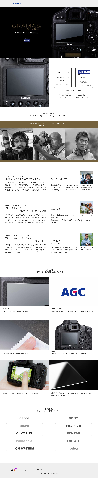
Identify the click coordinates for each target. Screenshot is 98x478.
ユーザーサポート (26, 470)
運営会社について (26, 468)
